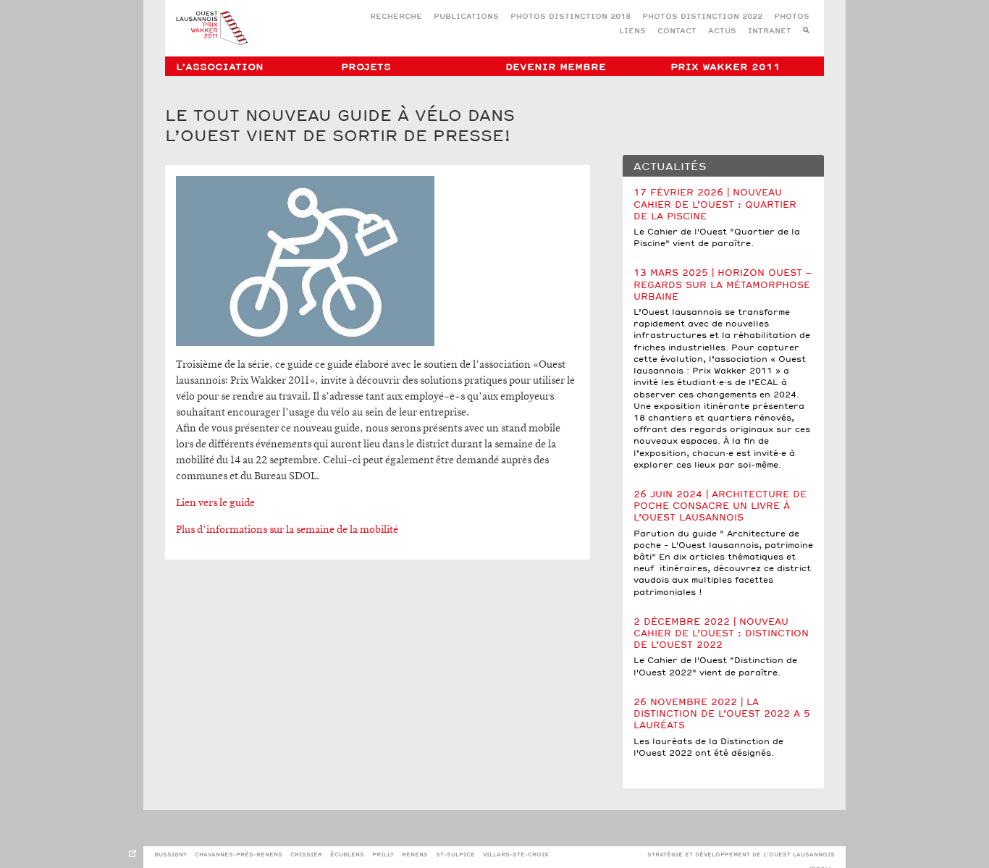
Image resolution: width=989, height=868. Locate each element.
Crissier (306, 854)
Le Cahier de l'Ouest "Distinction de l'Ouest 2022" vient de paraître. (721, 647)
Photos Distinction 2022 (702, 17)
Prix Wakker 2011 (725, 67)
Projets (366, 67)
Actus (722, 31)
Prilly (383, 854)
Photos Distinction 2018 (570, 17)
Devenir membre (555, 67)
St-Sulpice (455, 854)
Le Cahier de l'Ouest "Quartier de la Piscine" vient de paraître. (717, 218)
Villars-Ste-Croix (516, 854)
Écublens (347, 854)
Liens (632, 31)
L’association (220, 67)
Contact (676, 31)
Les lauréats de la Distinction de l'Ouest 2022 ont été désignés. (722, 728)
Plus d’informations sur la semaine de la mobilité (287, 530)
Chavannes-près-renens (238, 854)
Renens (415, 854)
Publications (466, 17)
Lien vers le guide (215, 503)
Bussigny (170, 854)
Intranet (769, 31)
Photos (791, 17)
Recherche (396, 17)
